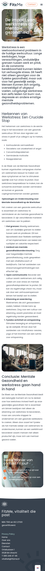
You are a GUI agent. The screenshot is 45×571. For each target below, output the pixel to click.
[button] (41, 4)
